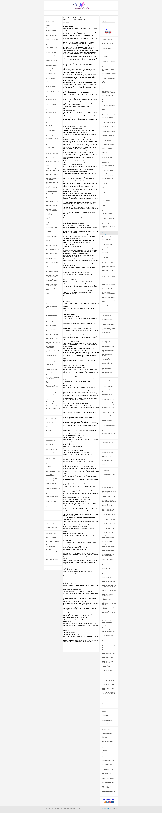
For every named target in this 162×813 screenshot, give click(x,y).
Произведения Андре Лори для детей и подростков (52, 183)
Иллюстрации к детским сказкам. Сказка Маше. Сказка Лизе (108, 362)
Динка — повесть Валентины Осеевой (52, 382)
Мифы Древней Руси (50, 466)
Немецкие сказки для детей (107, 391)
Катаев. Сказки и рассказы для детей (108, 186)
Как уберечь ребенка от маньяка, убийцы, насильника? (108, 329)
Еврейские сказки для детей (107, 435)
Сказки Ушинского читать (107, 88)
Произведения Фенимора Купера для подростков (53, 194)
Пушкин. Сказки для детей (107, 43)
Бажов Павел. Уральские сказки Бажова (108, 227)
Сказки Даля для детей (106, 58)
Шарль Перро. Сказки (106, 200)
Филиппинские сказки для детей (108, 422)
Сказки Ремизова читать (107, 137)
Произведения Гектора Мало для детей (53, 350)
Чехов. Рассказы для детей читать (53, 303)
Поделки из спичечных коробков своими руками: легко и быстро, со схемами (109, 603)
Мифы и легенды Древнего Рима (52, 491)
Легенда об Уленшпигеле (51, 506)
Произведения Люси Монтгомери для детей (53, 343)
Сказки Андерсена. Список (107, 175)
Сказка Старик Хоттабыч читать (108, 105)
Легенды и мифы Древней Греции (53, 488)
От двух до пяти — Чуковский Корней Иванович (108, 463)
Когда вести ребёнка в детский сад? (108, 325)
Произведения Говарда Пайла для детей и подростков (52, 276)
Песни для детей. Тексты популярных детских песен (51, 538)
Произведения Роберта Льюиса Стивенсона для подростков (52, 190)
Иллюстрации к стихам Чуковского (106, 369)
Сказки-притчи (105, 257)
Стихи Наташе (49, 122)
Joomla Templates (105, 808)
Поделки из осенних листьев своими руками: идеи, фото (108, 628)
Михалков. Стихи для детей (51, 47)
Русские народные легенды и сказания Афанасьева (52, 475)
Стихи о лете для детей (50, 130)
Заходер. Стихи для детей (51, 60)
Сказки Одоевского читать (107, 119)
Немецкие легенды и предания (52, 493)
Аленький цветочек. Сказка (107, 197)
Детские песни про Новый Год (52, 544)
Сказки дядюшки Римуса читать (108, 160)
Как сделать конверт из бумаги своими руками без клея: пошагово (108, 555)
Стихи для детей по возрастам (52, 135)
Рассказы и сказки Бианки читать (52, 268)
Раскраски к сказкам (106, 715)
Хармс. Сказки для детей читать (108, 126)
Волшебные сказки (106, 202)
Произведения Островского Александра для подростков (51, 314)
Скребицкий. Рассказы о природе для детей (53, 296)
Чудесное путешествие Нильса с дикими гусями (108, 233)
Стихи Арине (48, 127)
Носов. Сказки (105, 195)
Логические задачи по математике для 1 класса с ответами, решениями (109, 749)
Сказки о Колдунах (106, 260)
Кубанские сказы (49, 364)
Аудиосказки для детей (50, 21)
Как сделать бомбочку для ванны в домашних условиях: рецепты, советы (109, 637)
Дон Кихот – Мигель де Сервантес (53, 408)
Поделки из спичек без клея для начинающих (108, 608)
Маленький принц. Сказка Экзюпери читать (107, 85)
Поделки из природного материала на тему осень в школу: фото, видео (109, 624)
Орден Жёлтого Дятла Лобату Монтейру (108, 263)
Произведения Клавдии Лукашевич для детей (51, 326)
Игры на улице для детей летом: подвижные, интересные (108, 792)
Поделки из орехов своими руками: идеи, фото (107, 662)
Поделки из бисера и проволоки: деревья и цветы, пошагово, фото (109, 547)
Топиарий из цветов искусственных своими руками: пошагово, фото (108, 570)
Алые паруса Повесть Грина (51, 236)
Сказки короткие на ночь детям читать (108, 123)
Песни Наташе (49, 549)
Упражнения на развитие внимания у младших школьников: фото (109, 765)
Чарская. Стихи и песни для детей (53, 109)
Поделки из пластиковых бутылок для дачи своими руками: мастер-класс (109, 586)
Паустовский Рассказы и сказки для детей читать (52, 250)
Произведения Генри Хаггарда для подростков (52, 214)
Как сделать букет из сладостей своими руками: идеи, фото (108, 529)
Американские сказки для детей (108, 417)
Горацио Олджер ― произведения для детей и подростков (53, 285)
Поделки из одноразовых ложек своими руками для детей (108, 654)
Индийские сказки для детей (108, 420)
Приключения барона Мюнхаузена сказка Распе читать (109, 92)
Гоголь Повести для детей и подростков (51, 246)
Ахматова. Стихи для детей (51, 101)
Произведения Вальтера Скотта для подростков (52, 202)
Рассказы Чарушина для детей (52, 242)
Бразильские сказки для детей (108, 428)
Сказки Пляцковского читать (107, 95)
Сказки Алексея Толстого (107, 167)
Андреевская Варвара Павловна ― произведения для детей (52, 393)
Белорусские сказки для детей (108, 409)
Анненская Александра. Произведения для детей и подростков (51, 330)
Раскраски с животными (107, 720)
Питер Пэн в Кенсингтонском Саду (109, 114)
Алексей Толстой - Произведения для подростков (109, 281)
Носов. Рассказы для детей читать (53, 366)
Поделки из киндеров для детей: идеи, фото (108, 646)
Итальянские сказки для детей (108, 407)
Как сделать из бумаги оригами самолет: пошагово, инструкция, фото (108, 515)
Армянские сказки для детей (108, 412)
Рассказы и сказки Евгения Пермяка (51, 358)
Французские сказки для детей (108, 402)
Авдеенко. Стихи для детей (51, 112)
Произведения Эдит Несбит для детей (52, 217)
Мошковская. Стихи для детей (52, 55)
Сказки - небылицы (106, 249)
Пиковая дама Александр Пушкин (53, 161)
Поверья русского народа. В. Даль (53, 471)
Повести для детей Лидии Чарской (53, 374)
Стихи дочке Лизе (49, 120)
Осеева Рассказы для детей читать (51, 389)
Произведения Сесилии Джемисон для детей (51, 347)
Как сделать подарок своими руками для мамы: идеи (108, 619)
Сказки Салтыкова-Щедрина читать (108, 70)
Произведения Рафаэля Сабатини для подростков (51, 210)
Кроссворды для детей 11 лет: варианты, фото (108, 744)
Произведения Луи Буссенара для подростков (53, 206)
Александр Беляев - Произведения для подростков (108, 293)
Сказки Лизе (104, 51)
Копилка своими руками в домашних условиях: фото (107, 578)
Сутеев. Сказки (105, 205)
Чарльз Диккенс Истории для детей (52, 259)
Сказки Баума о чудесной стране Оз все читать (108, 151)
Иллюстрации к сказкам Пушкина (107, 355)
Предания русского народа (51, 468)
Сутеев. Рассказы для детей (51, 369)
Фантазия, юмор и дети (106, 321)
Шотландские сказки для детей (108, 415)
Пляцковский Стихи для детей (52, 65)
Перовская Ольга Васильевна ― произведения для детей (52, 402)
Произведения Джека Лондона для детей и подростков (52, 175)
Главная (47, 18)
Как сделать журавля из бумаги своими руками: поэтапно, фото (108, 520)
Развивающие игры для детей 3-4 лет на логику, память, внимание (109, 779)
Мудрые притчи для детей (51, 449)
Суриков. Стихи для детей (51, 86)
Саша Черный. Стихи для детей (52, 91)
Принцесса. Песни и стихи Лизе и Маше (52, 141)
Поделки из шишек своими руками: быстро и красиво (107, 595)
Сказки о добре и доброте (107, 244)
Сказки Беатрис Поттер (106, 239)
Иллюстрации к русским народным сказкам (107, 359)
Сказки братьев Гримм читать (108, 178)
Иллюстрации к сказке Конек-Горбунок (108, 351)
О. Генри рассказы (49, 224)
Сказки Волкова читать (106, 64)
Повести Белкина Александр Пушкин (52, 158)
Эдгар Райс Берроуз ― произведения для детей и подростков (51, 280)
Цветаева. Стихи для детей (51, 99)
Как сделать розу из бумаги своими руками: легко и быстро (108, 611)
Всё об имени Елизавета (107, 446)
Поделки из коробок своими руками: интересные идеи (107, 599)
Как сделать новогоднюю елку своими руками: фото (108, 685)
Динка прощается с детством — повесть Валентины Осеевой (52, 385)
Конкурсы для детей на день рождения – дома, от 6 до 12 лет (108, 783)
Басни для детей (49, 444)
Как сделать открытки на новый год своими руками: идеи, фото (108, 693)
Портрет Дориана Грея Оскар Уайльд (52, 221)
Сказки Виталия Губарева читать (108, 128)
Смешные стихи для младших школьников (52, 429)
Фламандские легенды (50, 504)
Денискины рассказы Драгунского (53, 233)
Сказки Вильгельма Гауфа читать (109, 73)
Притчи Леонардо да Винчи (51, 452)
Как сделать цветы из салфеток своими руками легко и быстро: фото (108, 524)
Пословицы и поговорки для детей (53, 144)
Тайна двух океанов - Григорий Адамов (108, 308)
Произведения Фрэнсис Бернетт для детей (52, 339)
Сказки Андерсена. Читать (107, 170)
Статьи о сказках (49, 516)
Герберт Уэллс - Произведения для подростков (108, 285)
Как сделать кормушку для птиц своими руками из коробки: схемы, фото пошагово (109, 491)
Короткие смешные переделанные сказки (50, 433)
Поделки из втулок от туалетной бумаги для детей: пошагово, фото (109, 565)
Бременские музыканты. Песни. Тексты (52, 552)
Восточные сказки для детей (108, 389)
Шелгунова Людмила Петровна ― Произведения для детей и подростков (53, 398)
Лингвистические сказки (107, 154)
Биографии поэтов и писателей (108, 474)
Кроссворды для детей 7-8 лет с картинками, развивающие (108, 740)
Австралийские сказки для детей (108, 425)
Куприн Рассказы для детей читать (51, 307)
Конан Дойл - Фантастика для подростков (108, 289)
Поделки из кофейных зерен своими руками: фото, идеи (108, 551)
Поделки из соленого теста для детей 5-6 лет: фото (108, 582)
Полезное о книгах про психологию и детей (106, 457)
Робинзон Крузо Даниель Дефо (52, 405)
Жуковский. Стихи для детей (52, 32)
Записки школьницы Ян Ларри (52, 361)
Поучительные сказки (106, 162)
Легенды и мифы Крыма (51, 483)
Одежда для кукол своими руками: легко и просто (109, 591)
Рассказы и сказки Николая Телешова (51, 239)
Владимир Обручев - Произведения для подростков (108, 297)
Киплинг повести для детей (51, 227)
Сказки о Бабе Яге (105, 192)
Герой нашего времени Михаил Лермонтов (52, 165)
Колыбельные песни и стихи (52, 527)
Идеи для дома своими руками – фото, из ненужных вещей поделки (108, 510)
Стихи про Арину (49, 125)
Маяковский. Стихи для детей (52, 96)
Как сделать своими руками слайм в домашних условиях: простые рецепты (109, 496)
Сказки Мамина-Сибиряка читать (109, 61)
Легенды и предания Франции (52, 496)
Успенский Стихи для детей (51, 62)
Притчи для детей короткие (51, 446)
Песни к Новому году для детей (52, 541)
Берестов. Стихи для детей (51, 57)
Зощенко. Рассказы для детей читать (52, 318)
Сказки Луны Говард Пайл (107, 236)
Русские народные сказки (107, 213)
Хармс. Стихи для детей (51, 104)
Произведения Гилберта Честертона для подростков (51, 187)
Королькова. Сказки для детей (108, 148)
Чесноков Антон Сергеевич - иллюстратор (108, 704)
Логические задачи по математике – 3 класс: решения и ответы (109, 753)
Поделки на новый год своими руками (108, 689)
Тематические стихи (50, 27)
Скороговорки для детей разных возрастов (52, 24)
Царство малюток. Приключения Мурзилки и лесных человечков (108, 267)
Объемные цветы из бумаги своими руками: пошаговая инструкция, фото (107, 543)
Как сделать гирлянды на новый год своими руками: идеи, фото (108, 677)
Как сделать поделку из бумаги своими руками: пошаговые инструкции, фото (108, 534)
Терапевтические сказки (107, 157)
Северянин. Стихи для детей (52, 107)
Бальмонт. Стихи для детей (51, 70)
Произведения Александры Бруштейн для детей (51, 322)
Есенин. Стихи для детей (51, 68)
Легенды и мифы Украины (51, 480)
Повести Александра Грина (51, 253)
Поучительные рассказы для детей (52, 272)
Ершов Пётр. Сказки (106, 56)
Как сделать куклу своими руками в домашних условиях (109, 666)
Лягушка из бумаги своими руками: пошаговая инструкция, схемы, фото (108, 561)
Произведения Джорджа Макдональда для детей (51, 354)
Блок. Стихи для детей (50, 94)
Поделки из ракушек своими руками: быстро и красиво (107, 615)
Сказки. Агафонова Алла (107, 230)
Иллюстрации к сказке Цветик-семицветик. (108, 347)
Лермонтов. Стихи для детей (52, 39)
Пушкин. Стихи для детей (51, 30)
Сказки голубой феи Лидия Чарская (107, 141)
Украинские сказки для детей (108, 399)
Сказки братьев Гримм (106, 223)
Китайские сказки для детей (107, 396)
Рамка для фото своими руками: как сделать (108, 632)
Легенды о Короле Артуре (51, 485)
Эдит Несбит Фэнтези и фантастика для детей (106, 304)
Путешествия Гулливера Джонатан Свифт (107, 98)
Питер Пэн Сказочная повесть (108, 112)
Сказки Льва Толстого (106, 48)
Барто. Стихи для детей (51, 49)
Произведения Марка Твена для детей (52, 171)
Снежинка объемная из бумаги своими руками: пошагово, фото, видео (108, 642)
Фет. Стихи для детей (50, 78)
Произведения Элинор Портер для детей (52, 335)
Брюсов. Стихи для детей (51, 75)
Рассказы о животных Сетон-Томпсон (52, 292)
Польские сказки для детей (107, 430)
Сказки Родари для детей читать (108, 221)
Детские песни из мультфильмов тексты (52, 556)
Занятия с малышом (106, 332)
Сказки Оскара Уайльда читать (108, 78)
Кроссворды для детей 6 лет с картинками (108, 736)
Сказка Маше (104, 45)
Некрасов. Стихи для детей (51, 81)
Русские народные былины (107, 180)
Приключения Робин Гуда (51, 498)
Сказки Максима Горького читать (108, 165)
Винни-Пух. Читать (106, 53)
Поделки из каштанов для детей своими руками (108, 673)
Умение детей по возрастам (107, 733)
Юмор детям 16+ (49, 422)
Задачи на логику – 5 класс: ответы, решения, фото (107, 770)
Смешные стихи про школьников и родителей (53, 425)
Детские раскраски (106, 717)
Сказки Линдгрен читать (107, 75)
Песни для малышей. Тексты (52, 559)
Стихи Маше (48, 114)
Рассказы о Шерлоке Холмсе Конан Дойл (52, 411)
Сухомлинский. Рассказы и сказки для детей (53, 311)
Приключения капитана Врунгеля (53, 255)
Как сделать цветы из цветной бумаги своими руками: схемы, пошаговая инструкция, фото (108, 486)
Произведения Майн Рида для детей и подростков (52, 198)
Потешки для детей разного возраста (51, 36)
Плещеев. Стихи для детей (51, 88)
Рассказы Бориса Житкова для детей (52, 265)
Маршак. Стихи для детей (51, 44)
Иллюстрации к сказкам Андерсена (107, 373)
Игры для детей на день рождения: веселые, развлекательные (107, 787)
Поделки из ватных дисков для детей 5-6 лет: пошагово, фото (108, 538)
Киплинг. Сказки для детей (107, 189)
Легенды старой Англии (51, 501)
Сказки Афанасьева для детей (108, 218)
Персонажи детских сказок (107, 270)
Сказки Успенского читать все (108, 210)
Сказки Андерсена (105, 173)
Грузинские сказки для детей (108, 404)
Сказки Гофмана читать (107, 66)
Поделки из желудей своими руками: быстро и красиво (108, 650)
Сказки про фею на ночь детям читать (108, 132)
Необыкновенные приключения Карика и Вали (108, 102)
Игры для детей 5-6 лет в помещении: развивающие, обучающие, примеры (107, 774)
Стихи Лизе (48, 117)
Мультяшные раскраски (107, 723)
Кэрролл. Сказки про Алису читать (107, 81)
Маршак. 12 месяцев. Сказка (108, 208)
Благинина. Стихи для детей (52, 52)
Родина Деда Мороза (106, 334)
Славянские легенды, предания (52, 478)
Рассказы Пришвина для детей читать (52, 289)
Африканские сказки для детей (108, 433)
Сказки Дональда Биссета (107, 117)
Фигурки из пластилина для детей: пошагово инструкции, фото (109, 574)
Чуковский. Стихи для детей (51, 42)
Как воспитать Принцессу (107, 319)
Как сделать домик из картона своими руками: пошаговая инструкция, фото (108, 505)
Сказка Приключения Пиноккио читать (108, 109)
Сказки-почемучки (105, 254)
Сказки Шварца (105, 183)
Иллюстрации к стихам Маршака (108, 365)
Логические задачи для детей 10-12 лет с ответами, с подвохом (108, 757)
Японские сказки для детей (107, 394)
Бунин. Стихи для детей (51, 83)
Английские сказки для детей (108, 383)
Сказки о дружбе (105, 241)
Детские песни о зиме (50, 546)
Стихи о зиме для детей (51, 133)
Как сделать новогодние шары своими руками (108, 681)
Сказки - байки (105, 252)
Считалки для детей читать (51, 147)
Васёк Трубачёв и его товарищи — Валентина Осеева (53, 378)
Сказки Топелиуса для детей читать (108, 145)
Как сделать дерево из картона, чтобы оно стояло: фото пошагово (109, 501)
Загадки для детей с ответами (52, 138)
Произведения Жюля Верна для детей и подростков (52, 179)
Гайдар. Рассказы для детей (51, 168)
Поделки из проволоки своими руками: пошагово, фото (108, 669)
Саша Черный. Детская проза (52, 262)
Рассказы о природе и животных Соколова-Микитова (52, 300)
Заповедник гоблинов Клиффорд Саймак (108, 300)
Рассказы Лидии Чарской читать (52, 372)
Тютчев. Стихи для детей (51, 73)
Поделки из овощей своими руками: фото (107, 658)
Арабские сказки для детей (107, 386)
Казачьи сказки (105, 215)
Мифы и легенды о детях (51, 463)
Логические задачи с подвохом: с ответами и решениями (108, 761)
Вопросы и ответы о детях (107, 460)
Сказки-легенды (105, 247)
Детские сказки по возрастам (108, 135)
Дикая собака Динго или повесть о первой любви (53, 230)
